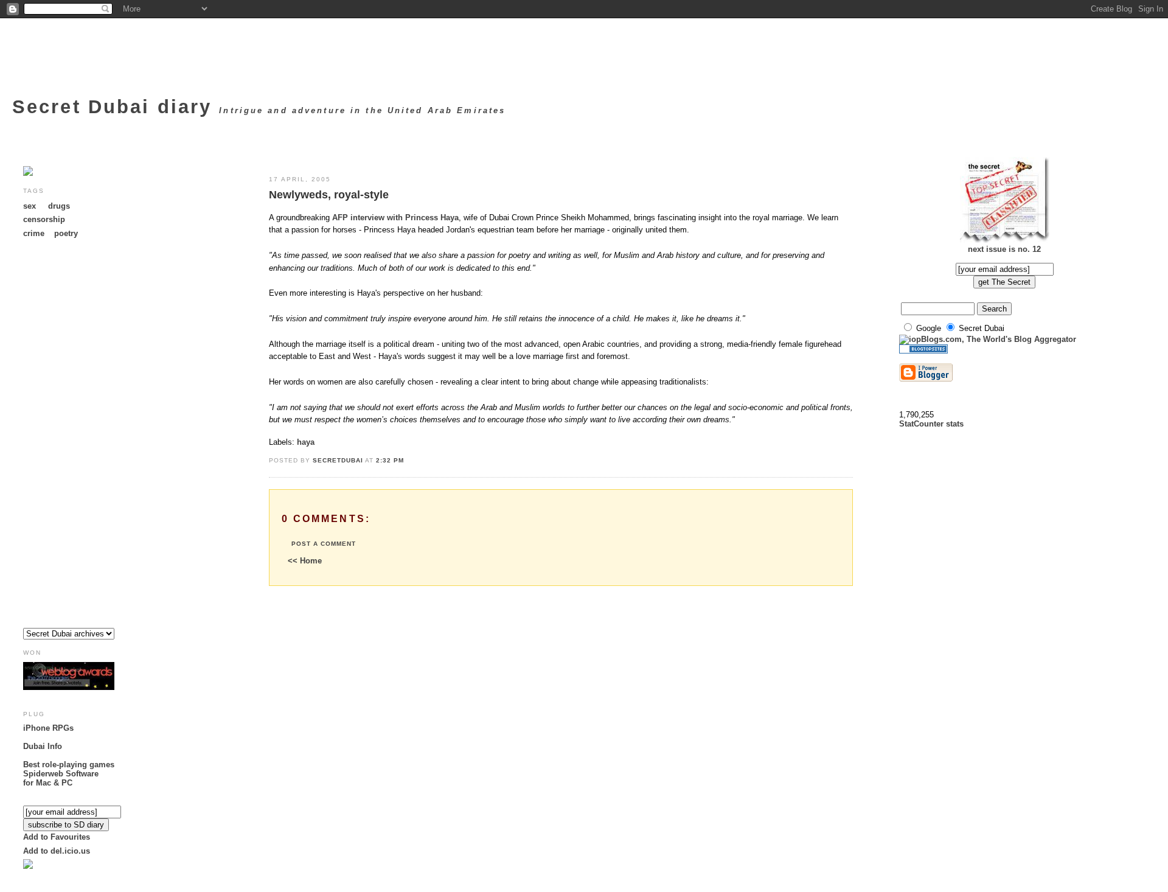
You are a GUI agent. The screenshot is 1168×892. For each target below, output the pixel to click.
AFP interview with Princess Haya (395, 217)
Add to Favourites (56, 836)
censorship (44, 219)
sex (29, 206)
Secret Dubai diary (115, 106)
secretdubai (338, 460)
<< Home (305, 560)
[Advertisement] (71, 435)
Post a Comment (323, 543)
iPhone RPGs (48, 728)
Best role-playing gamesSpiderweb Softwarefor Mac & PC (68, 773)
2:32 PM (390, 460)
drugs (59, 206)
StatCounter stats (931, 423)
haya (306, 442)
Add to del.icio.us (56, 850)
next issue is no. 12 (1004, 249)
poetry (66, 233)
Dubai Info (42, 746)
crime (33, 233)
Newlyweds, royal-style (329, 195)
